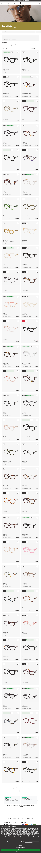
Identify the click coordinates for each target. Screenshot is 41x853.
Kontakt (14, 818)
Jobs (18, 818)
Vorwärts (23, 787)
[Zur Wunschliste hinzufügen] (18, 52)
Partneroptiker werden (29, 818)
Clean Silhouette (25, 31)
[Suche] (8, 3)
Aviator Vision (11, 31)
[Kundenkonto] (27, 3)
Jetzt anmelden (7, 39)
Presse (22, 818)
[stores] (14, 3)
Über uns (9, 818)
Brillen (3, 23)
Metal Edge (18, 31)
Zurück (17, 787)
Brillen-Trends (32, 31)
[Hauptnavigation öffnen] (2, 3)
